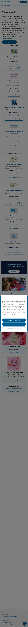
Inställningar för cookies (14, 328)
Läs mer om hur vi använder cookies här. (12, 316)
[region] (14, 314)
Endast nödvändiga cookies (14, 324)
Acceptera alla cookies (14, 320)
